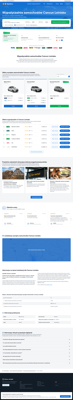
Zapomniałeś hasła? (40, 382)
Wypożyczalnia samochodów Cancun (29, 370)
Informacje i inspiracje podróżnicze (33, 3)
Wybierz (13, 106)
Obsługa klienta (49, 3)
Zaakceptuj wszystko (65, 396)
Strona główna (6, 370)
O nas (21, 381)
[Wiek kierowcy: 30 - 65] (14, 25)
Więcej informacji (55, 126)
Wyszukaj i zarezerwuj (65, 126)
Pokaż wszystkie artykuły (36, 197)
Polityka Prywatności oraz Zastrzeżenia (26, 388)
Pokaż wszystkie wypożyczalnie (36, 151)
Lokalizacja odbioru (7, 21)
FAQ (44, 3)
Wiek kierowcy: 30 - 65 (20, 25)
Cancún (31, 280)
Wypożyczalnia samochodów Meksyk (16, 370)
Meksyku (28, 275)
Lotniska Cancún (49, 284)
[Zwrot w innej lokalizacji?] (4, 25)
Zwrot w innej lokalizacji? (9, 25)
